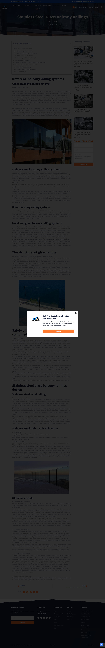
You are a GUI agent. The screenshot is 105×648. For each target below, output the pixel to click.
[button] (76, 313)
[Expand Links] (101, 644)
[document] (52, 324)
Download (58, 331)
